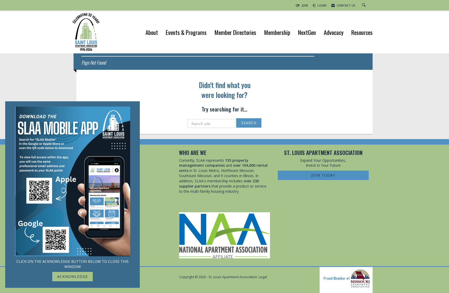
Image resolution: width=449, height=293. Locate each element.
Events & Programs (186, 33)
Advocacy (334, 33)
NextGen (307, 33)
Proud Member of (337, 278)
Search (248, 122)
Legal (263, 277)
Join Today (323, 175)
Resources (362, 33)
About (152, 33)
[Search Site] (364, 5)
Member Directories (235, 33)
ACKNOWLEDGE (72, 276)
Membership (277, 33)
